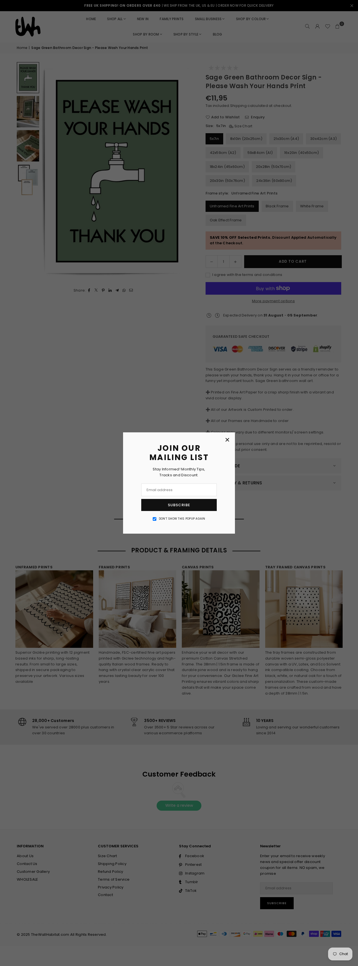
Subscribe (179, 505)
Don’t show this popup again (182, 519)
